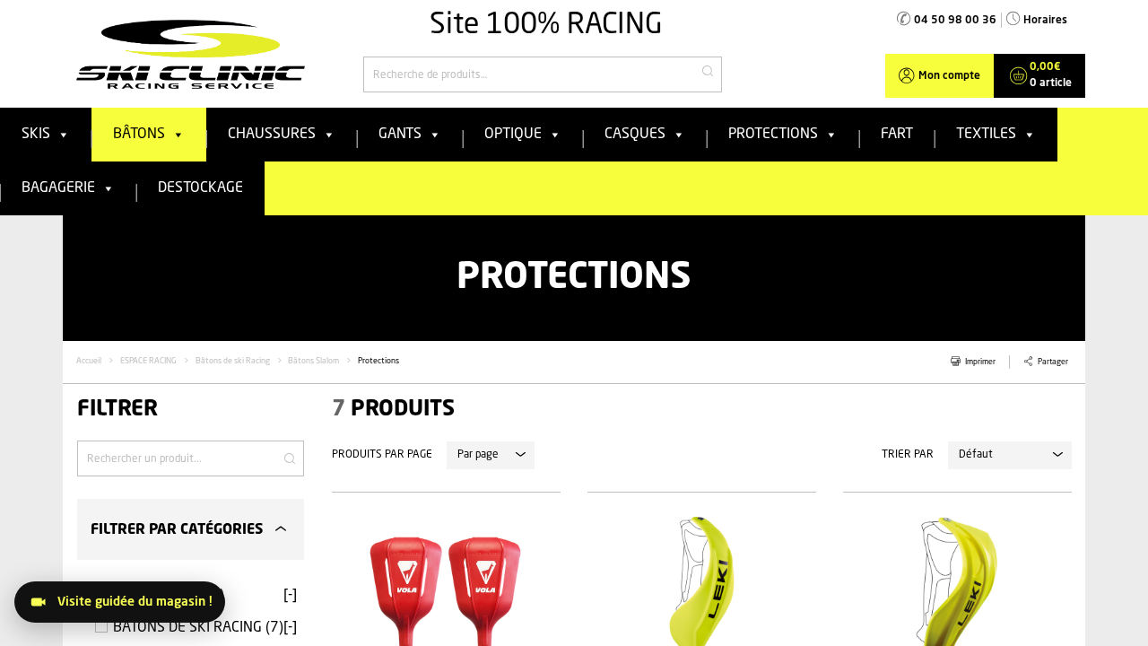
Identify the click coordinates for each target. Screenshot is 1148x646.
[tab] (190, 529)
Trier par (908, 455)
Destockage (200, 188)
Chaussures (272, 134)
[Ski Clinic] (190, 54)
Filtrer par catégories (177, 530)
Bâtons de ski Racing (233, 361)
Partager (1053, 362)
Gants (400, 134)
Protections (773, 134)
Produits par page (382, 455)
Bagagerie (58, 188)
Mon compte (949, 76)
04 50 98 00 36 (955, 20)
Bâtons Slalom (313, 361)
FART (897, 134)
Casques (634, 134)
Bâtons (139, 134)
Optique (513, 134)
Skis (36, 134)
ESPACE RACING (148, 361)
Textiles (986, 134)
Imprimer (980, 362)
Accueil (88, 361)
